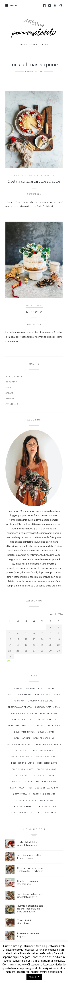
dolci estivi (37, 725)
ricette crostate (24, 175)
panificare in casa (46, 781)
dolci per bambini (43, 738)
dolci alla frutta (47, 719)
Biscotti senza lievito (47, 694)
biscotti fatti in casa (20, 694)
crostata (19, 701)
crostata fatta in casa (47, 707)
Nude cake (34, 312)
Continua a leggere (14, 964)
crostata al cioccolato (40, 701)
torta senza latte (47, 806)
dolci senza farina (22, 757)
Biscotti (30, 688)
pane (51, 775)
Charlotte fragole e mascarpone (28, 882)
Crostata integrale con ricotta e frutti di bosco (30, 869)
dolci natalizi (22, 738)
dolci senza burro (43, 750)
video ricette (13, 376)
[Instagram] (55, 5)
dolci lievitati (46, 732)
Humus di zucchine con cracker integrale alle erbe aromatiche (30, 908)
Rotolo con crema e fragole (28, 935)
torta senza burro (22, 806)
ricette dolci (45, 175)
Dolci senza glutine (22, 763)
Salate (9, 393)
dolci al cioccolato (22, 719)
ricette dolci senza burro (43, 788)
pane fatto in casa (21, 781)
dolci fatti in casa (24, 732)
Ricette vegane (21, 794)
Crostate (11, 382)
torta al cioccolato (44, 794)
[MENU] (6, 5)
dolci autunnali (17, 725)
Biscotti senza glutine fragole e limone (29, 856)
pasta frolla (17, 788)
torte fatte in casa (21, 813)
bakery (18, 688)
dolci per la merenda (48, 744)
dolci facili (53, 725)
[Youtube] (49, 5)
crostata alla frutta (20, 707)
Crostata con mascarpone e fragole (34, 182)
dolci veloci (39, 775)
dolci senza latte (47, 763)
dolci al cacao (48, 713)
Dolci (9, 387)
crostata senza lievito (24, 713)
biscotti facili (46, 688)
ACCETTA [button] (34, 977)
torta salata (46, 800)
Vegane (9, 398)
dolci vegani (21, 775)
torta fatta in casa (25, 800)
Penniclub (11, 404)
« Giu (8, 661)
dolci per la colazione (20, 744)
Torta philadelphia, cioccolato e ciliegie (28, 843)
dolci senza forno (46, 757)
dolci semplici (22, 750)
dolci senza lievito (22, 769)
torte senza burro (46, 813)
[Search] (61, 5)
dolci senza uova (46, 769)
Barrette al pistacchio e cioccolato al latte (30, 895)
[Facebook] (44, 5)
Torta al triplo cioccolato (24, 922)
